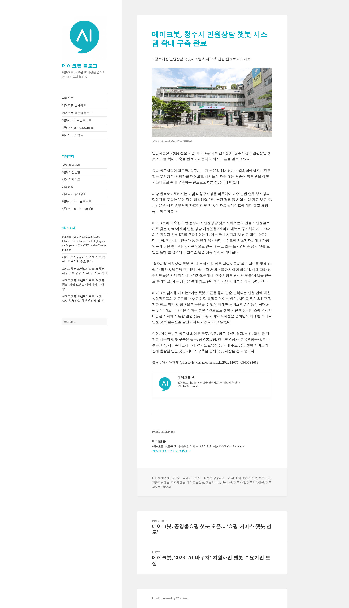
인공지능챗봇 (160, 482)
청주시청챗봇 (255, 482)
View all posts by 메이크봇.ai (170, 450)
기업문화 (68, 186)
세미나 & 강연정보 (74, 194)
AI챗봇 (252, 478)
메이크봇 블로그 (80, 66)
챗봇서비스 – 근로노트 (76, 120)
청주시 (166, 487)
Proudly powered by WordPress (170, 598)
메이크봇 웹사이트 (74, 105)
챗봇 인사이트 (71, 179)
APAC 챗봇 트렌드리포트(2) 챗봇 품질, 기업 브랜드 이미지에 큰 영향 (83, 285)
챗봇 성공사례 (71, 164)
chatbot (227, 482)
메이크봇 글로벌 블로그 (77, 112)
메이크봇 (241, 478)
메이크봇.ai (193, 478)
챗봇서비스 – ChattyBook (77, 127)
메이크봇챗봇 (195, 482)
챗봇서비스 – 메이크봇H (77, 208)
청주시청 (239, 482)
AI (232, 478)
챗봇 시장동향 (71, 172)
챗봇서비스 (213, 482)
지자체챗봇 (178, 482)
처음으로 (68, 97)
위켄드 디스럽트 (72, 135)
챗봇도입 (264, 478)
